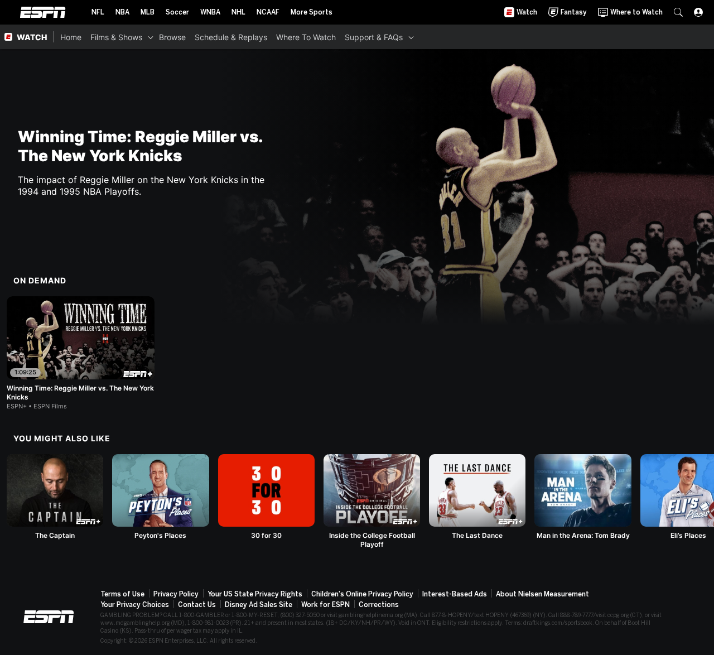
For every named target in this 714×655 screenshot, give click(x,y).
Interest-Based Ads (454, 594)
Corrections (379, 605)
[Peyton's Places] (160, 497)
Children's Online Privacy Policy (362, 594)
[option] (81, 353)
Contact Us (197, 605)
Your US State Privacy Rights (255, 594)
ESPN (43, 12)
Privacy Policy (176, 594)
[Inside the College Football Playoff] (372, 501)
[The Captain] (55, 497)
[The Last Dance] (477, 497)
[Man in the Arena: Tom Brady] (582, 497)
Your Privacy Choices (134, 605)
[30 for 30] (266, 497)
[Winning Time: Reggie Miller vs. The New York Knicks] (81, 353)
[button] (678, 12)
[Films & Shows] (151, 37)
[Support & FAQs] (411, 37)
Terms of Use (122, 594)
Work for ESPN (325, 605)
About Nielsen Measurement (542, 594)
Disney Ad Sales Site (258, 605)
